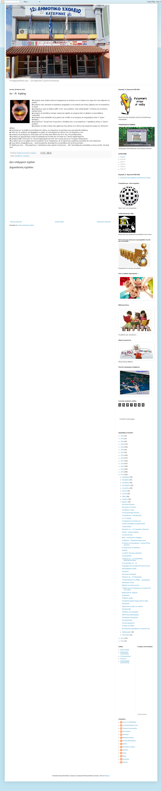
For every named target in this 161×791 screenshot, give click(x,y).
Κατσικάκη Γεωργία (129, 747)
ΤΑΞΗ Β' (122, 159)
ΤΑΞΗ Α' (122, 157)
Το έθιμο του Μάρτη (128, 626)
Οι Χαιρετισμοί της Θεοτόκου (131, 547)
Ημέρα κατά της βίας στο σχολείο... (133, 606)
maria (124, 753)
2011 (122, 638)
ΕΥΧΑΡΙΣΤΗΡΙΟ (127, 620)
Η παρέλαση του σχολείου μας (131, 521)
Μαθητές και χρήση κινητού (130, 585)
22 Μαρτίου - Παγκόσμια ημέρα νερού (134, 540)
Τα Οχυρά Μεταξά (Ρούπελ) (130, 513)
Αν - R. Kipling (126, 518)
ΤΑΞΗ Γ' (122, 162)
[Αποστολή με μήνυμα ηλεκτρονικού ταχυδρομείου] (41, 153)
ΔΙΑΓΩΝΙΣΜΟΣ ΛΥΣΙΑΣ (129, 569)
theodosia (126, 759)
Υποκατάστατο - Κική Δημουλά (131, 515)
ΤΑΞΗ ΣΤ (123, 169)
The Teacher (127, 731)
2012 (122, 474)
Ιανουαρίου (126, 635)
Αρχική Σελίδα (124, 650)
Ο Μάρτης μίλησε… (128, 598)
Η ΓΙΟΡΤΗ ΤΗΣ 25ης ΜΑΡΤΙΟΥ (132, 553)
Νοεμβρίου (126, 480)
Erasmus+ (123, 659)
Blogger (107, 776)
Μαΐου (124, 496)
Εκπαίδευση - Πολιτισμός (22, 156)
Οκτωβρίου (126, 483)
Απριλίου (125, 499)
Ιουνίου (124, 494)
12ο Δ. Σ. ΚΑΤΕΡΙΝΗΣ (129, 722)
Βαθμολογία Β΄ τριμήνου (130, 592)
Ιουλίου (124, 491)
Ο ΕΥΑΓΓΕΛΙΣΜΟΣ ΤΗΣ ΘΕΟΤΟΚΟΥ (133, 524)
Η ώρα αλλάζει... (127, 526)
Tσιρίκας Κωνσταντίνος (130, 728)
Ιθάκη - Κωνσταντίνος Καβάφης (132, 537)
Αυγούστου (126, 488)
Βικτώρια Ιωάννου (128, 737)
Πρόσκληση (125, 603)
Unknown (126, 734)
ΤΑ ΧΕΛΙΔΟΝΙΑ (126, 556)
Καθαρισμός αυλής (128, 582)
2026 (122, 436)
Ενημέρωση (125, 595)
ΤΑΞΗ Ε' (122, 166)
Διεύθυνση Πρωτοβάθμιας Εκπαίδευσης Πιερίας (135, 178)
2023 (122, 444)
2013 (122, 472)
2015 (122, 466)
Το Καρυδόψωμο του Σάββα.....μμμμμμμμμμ (136, 580)
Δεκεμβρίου (126, 477)
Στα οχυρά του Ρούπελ (129, 507)
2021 (122, 450)
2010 (122, 641)
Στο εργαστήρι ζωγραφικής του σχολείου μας (136, 628)
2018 (122, 458)
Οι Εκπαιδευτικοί (125, 656)
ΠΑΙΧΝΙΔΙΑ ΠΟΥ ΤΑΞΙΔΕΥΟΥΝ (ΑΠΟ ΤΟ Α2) (136, 566)
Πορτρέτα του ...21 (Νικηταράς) (132, 577)
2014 (122, 469)
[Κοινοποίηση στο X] (46, 153)
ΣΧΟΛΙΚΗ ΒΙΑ (126, 609)
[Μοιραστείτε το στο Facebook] (48, 153)
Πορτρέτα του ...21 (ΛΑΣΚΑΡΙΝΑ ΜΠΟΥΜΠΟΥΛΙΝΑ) (132, 559)
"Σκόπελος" (125, 571)
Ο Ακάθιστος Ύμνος (128, 510)
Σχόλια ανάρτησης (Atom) (26, 225)
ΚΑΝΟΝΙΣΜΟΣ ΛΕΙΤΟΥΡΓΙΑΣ (125, 662)
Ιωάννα (125, 744)
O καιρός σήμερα (142, 714)
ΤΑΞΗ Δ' (122, 164)
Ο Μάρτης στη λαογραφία (130, 612)
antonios (125, 750)
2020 (122, 452)
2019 (122, 455)
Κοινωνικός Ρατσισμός (129, 574)
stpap (124, 756)
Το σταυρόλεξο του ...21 (129, 563)
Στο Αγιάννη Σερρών (128, 504)
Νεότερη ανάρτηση (16, 222)
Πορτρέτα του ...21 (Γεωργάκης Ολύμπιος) (135, 529)
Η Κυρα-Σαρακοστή (128, 623)
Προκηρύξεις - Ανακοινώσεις (124, 653)
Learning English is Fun (130, 725)
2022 (122, 447)
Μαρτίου (125, 502)
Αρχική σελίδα (59, 222)
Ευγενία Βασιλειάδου (129, 741)
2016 (122, 463)
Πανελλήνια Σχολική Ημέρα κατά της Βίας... (135, 601)
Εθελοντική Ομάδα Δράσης (130, 615)
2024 (122, 441)
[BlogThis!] (44, 153)
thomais (125, 762)
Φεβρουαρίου (126, 632)
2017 (122, 461)
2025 (122, 438)
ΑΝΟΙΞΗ (124, 550)
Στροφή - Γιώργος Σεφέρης (130, 532)
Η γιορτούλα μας (127, 535)
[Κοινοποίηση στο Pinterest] (50, 153)
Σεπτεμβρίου (126, 485)
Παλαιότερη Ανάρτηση (104, 222)
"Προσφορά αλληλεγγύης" (130, 617)
